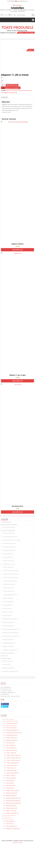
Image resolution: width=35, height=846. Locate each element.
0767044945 (11, 1)
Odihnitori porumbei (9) (9, 643)
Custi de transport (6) (8, 601)
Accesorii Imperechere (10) (10, 536)
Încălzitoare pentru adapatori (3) (11, 636)
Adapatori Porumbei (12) (7, 32)
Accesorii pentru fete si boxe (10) (11, 540)
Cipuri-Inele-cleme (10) (9, 564)
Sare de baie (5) (7, 664)
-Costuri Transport (6, 522)
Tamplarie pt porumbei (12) (10, 649)
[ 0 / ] (5, 15)
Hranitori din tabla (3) (8, 625)
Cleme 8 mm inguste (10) (10, 580)
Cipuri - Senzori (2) (9, 567)
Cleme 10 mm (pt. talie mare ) (11, 570)
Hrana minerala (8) (8, 661)
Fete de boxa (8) (7, 608)
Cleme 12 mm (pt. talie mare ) (11, 574)
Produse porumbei (6, 658)
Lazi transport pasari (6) (9, 527)
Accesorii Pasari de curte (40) (9, 524)
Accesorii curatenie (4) (9, 533)
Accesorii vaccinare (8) (9, 546)
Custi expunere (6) (7, 605)
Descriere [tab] (4, 97)
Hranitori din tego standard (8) (10, 632)
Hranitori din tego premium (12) (11, 629)
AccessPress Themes (17, 842)
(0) (11, 14)
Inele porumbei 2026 (8, 639)
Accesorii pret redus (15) (9, 543)
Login (14, 15)
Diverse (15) (4, 655)
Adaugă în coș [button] (17, 249)
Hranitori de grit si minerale (10, 618)
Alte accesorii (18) (7, 553)
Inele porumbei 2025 (9, 591)
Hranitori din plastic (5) (9, 622)
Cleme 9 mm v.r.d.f (9, 587)
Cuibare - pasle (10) (8, 598)
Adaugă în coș (12, 85)
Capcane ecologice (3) (8, 560)
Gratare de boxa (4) (8, 612)
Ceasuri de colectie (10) (7, 653)
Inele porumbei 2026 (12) (10, 594)
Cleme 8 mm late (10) (9, 584)
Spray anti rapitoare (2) (9, 667)
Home (9, 30)
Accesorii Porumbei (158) (19, 30)
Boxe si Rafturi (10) (8, 557)
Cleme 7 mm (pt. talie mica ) (11, 577)
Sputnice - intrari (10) (8, 646)
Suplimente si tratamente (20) (10, 671)
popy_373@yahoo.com (22, 1)
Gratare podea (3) (7, 615)
